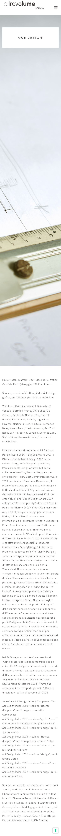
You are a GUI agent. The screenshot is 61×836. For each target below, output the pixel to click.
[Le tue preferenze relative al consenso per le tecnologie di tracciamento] (55, 830)
